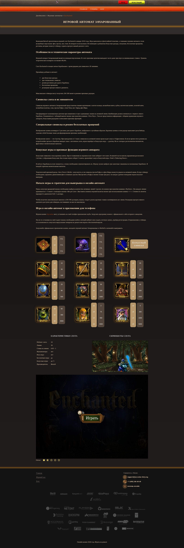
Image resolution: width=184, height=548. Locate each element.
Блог (102, 9)
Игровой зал (40, 477)
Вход (123, 2)
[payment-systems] (52, 495)
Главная (83, 9)
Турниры (93, 9)
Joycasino (50, 214)
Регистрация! (137, 2)
